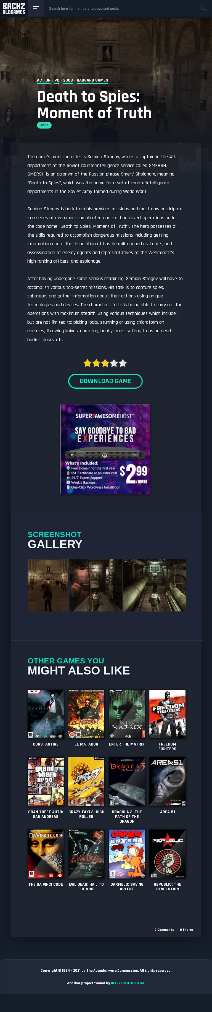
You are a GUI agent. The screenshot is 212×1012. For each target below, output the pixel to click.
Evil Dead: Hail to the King (86, 887)
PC (56, 80)
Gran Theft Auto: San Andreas (45, 814)
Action (44, 80)
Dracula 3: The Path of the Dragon (127, 816)
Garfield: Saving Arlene (127, 887)
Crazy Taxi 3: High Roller (86, 814)
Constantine (46, 744)
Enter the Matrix (127, 744)
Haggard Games (92, 80)
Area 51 (167, 812)
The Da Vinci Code (45, 884)
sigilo (44, 125)
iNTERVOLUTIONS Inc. (128, 983)
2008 (68, 80)
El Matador (86, 744)
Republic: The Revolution (167, 887)
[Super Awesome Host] (105, 498)
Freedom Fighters (167, 746)
